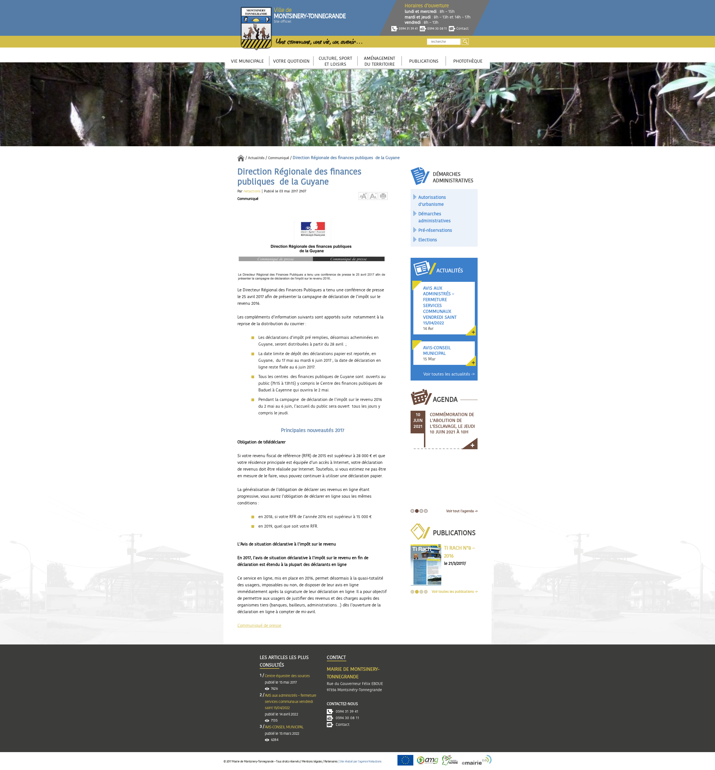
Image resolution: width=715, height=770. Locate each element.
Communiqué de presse (259, 625)
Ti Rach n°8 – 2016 (459, 552)
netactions (253, 191)
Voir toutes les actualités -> (449, 374)
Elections (427, 240)
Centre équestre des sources (287, 676)
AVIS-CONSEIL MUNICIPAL (284, 727)
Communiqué (278, 158)
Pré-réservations (435, 230)
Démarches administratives (434, 217)
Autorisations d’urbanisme (432, 201)
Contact (462, 28)
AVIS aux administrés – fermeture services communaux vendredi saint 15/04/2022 (290, 702)
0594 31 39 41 (408, 28)
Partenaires (330, 761)
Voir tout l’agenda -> (462, 511)
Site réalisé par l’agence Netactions (360, 761)
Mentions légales (312, 761)
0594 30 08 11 (436, 28)
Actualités (256, 158)
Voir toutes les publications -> (455, 591)
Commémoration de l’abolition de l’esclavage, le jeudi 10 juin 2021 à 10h (452, 423)
